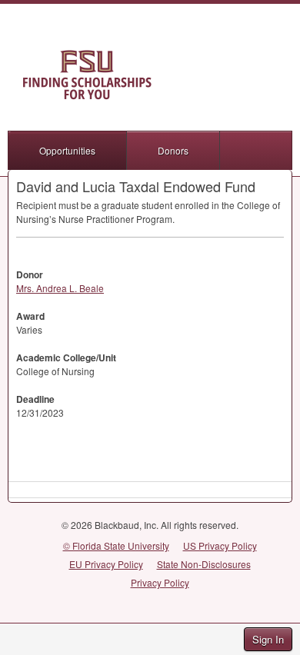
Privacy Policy (160, 582)
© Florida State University (116, 545)
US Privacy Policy (220, 545)
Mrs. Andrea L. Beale (60, 287)
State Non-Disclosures (204, 563)
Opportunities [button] (67, 150)
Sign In (268, 639)
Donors (173, 150)
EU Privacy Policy (106, 563)
